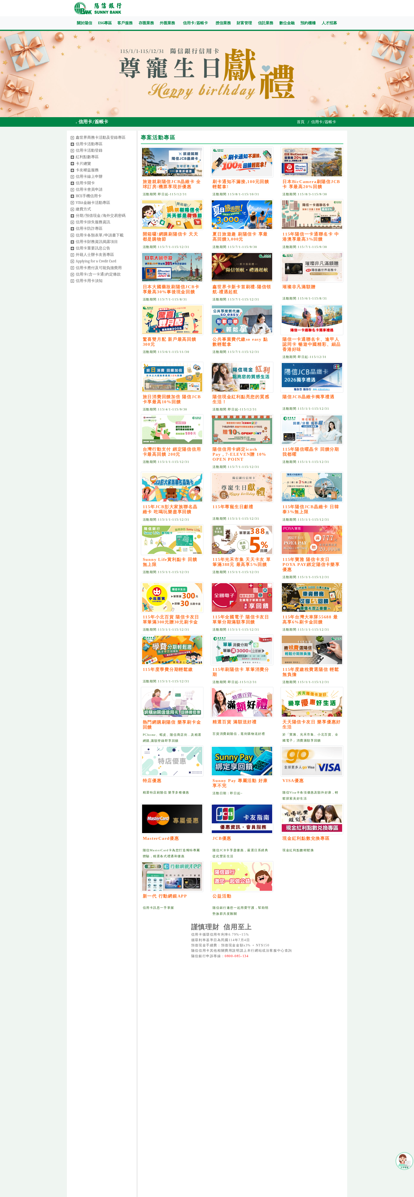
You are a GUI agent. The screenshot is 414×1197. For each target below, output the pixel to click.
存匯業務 (146, 23)
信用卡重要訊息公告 (93, 248)
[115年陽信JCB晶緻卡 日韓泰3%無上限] (312, 487)
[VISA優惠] (312, 761)
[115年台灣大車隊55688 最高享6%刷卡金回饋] (312, 597)
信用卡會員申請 (89, 189)
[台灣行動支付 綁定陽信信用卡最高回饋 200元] (172, 429)
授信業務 (223, 23)
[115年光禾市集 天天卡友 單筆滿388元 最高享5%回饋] (242, 539)
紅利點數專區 (87, 157)
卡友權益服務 (87, 170)
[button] (72, 138)
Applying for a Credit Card (96, 261)
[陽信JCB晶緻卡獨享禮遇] (312, 377)
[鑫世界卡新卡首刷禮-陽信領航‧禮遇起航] (242, 267)
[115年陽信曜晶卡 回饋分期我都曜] (312, 429)
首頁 (301, 122)
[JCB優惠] (242, 818)
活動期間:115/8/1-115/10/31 (236, 194)
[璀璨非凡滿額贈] (312, 267)
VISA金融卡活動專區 (93, 203)
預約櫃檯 (308, 23)
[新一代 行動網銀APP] (172, 876)
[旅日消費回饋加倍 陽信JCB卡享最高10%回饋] (172, 377)
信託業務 (265, 23)
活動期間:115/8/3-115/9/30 (304, 194)
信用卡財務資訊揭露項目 (97, 242)
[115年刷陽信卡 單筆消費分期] (242, 649)
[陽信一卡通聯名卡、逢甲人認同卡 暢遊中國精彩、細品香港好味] (312, 319)
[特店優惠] (172, 761)
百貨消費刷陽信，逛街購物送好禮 (239, 734)
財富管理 (244, 23)
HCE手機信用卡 (89, 196)
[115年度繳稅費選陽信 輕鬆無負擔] (312, 649)
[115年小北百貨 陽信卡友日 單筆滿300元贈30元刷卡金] (172, 597)
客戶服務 (125, 23)
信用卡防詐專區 (89, 228)
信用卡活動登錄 (89, 150)
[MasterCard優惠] (172, 818)
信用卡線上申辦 (89, 176)
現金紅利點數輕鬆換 (298, 850)
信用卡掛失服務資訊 (93, 222)
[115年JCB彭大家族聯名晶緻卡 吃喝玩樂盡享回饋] (172, 487)
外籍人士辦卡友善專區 (95, 255)
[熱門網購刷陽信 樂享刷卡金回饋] (172, 702)
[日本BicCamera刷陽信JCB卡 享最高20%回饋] (312, 162)
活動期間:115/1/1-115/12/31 (305, 408)
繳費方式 (83, 209)
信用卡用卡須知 (89, 281)
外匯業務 (167, 23)
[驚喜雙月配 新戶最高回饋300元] (172, 319)
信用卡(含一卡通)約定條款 (98, 274)
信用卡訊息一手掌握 (158, 907)
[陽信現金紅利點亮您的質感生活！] (242, 377)
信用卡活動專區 (89, 144)
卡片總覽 (83, 163)
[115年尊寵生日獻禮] (242, 487)
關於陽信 (84, 23)
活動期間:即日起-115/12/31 (165, 194)
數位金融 (287, 23)
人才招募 (329, 23)
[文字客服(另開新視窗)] (404, 1161)
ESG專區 (105, 23)
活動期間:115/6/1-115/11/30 (166, 352)
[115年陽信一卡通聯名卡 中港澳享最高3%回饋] (312, 214)
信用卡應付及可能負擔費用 (99, 268)
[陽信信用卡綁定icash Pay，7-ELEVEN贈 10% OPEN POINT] (242, 429)
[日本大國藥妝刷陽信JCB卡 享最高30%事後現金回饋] (172, 267)
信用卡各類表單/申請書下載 (100, 235)
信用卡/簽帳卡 (195, 23)
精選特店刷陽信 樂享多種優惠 (166, 792)
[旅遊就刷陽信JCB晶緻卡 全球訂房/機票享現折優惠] (172, 162)
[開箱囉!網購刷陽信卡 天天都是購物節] (172, 214)
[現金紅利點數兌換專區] (312, 818)
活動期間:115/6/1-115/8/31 (304, 298)
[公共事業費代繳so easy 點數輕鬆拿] (242, 319)
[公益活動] (242, 876)
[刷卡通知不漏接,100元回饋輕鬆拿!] (242, 162)
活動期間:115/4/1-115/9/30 (165, 409)
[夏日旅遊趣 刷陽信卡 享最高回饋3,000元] (242, 214)
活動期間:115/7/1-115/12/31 (166, 247)
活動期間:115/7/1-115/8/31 (165, 299)
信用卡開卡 (85, 183)
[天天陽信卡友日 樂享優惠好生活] (312, 702)
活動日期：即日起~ (227, 793)
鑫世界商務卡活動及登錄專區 (101, 137)
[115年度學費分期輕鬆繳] (172, 649)
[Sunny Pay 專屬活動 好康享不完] (242, 761)
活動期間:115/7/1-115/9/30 (235, 247)
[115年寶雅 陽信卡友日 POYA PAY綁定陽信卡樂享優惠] (312, 539)
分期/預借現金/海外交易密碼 (101, 215)
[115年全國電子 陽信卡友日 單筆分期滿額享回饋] (242, 597)
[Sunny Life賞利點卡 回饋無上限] (172, 539)
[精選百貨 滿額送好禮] (242, 702)
